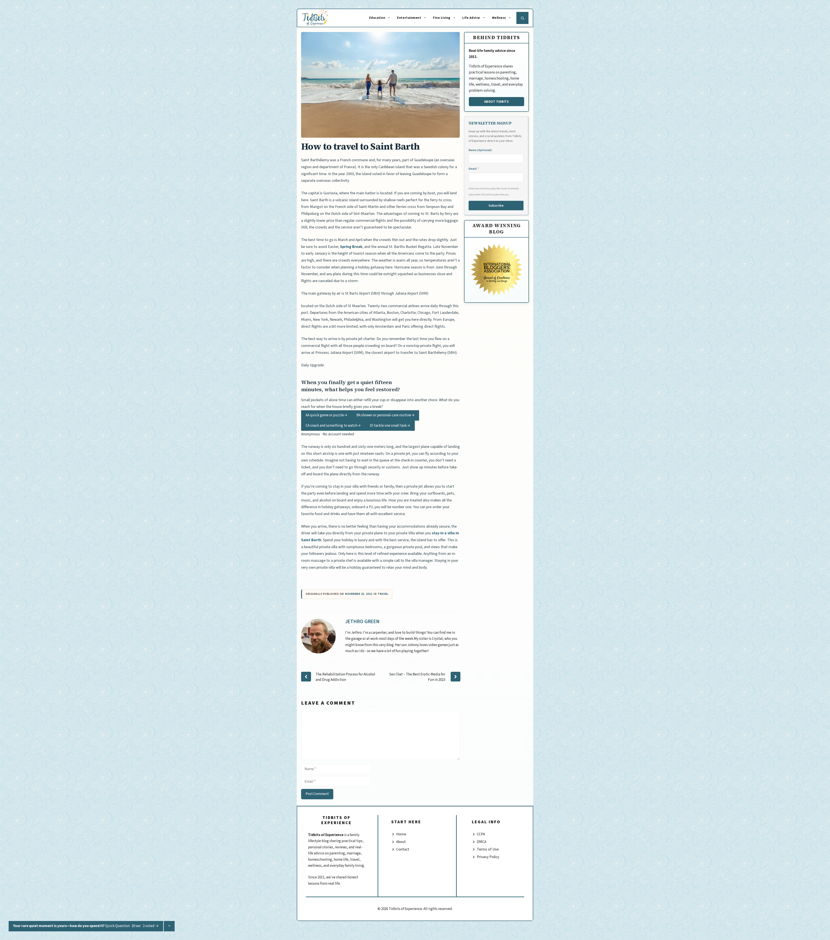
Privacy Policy (488, 857)
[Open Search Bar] (522, 18)
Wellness (499, 18)
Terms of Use (488, 849)
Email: (474, 169)
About (401, 841)
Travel (383, 594)
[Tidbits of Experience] (319, 18)
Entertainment (409, 18)
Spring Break (351, 246)
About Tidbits (496, 101)
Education (377, 18)
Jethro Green (362, 621)
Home (401, 834)
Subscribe (496, 205)
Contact (402, 849)
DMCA (481, 841)
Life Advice (471, 18)
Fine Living (441, 18)
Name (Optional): (480, 150)
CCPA (481, 834)
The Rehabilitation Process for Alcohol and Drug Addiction (345, 677)
